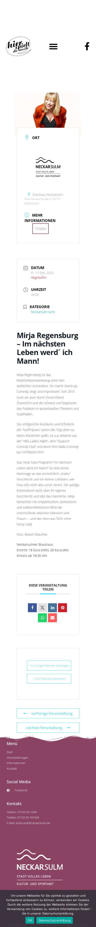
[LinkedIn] (52, 607)
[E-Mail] (52, 617)
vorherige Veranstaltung (52, 713)
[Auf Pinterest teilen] (62, 607)
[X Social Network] (42, 607)
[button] (53, 46)
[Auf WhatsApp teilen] (42, 617)
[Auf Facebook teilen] (32, 607)
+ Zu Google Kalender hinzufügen (49, 665)
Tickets (40, 228)
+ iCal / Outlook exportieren (49, 679)
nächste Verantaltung (44, 727)
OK (30, 920)
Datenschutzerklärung (55, 920)
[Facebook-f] (87, 46)
